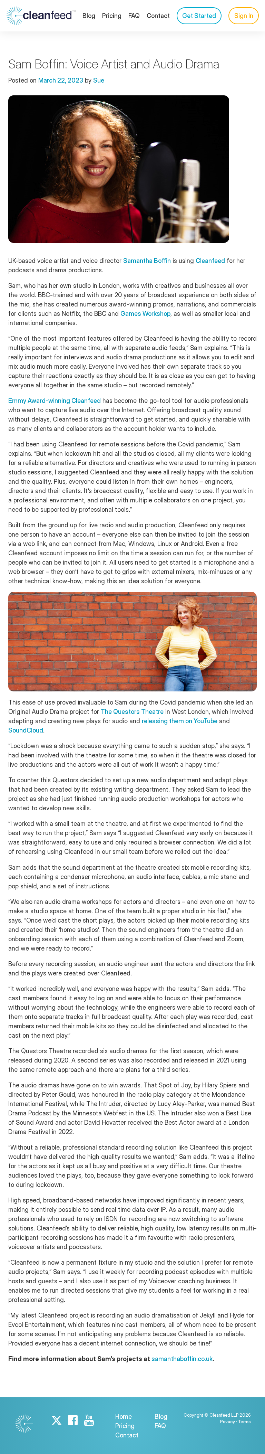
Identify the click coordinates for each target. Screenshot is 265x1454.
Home (123, 1416)
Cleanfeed (210, 260)
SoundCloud (25, 730)
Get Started (199, 15)
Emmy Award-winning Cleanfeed (54, 400)
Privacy (227, 1421)
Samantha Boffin (147, 260)
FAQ (134, 15)
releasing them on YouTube (179, 721)
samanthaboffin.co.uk (182, 1358)
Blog (88, 15)
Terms (244, 1421)
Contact (158, 15)
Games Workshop (145, 313)
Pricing (111, 15)
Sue (98, 80)
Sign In (243, 15)
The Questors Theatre (132, 711)
